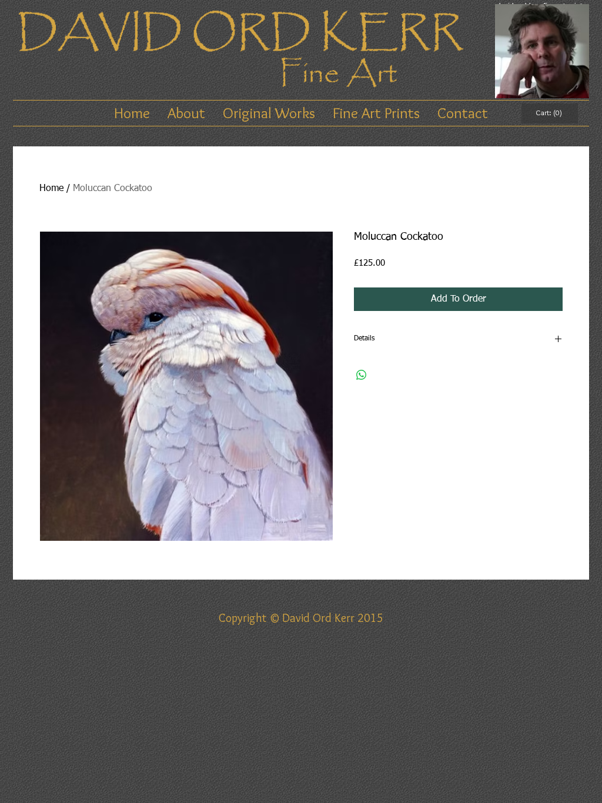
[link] (549, 112)
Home (51, 188)
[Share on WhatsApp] (361, 375)
